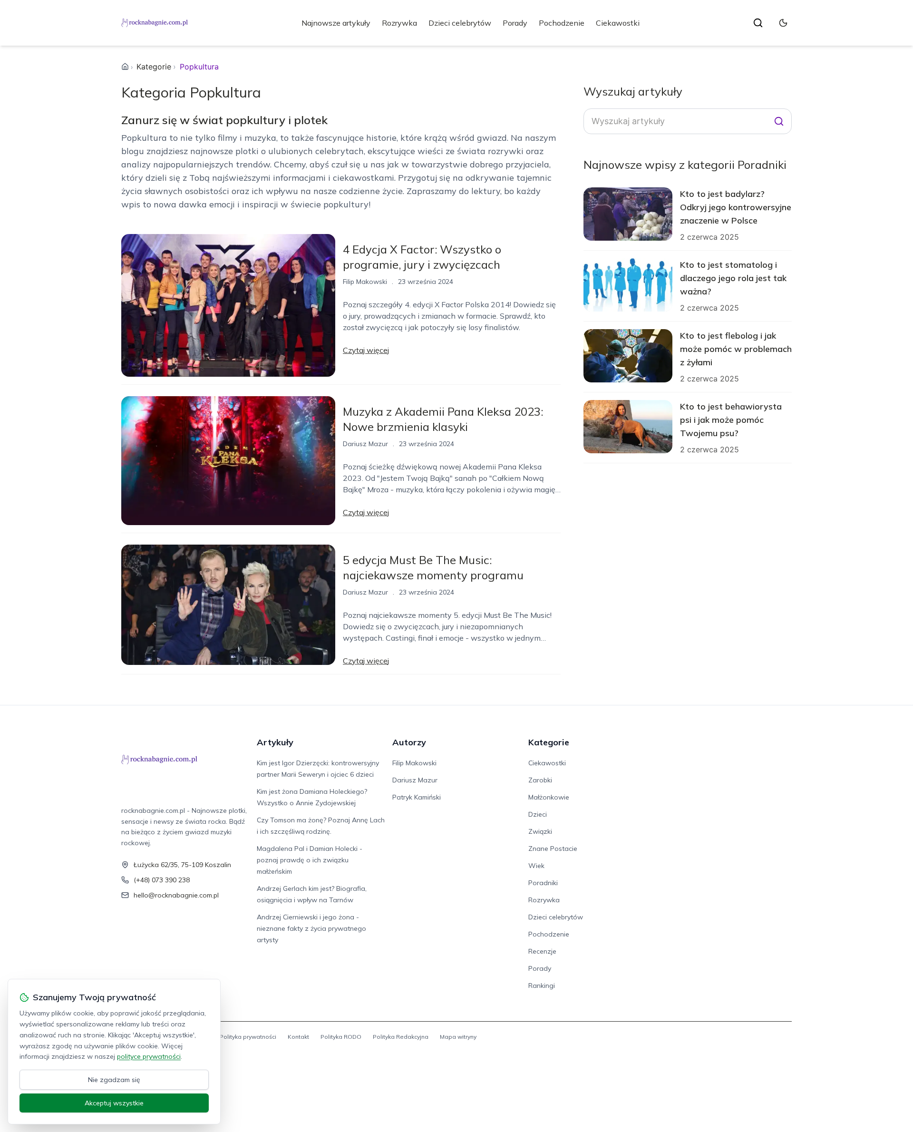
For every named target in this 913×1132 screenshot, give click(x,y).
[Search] (779, 121)
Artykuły (275, 742)
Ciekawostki (618, 23)
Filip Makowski (365, 281)
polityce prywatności (149, 1056)
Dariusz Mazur (365, 443)
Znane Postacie (552, 848)
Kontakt (298, 1036)
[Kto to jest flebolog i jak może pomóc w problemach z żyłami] (627, 355)
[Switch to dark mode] (783, 22)
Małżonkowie (548, 797)
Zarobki (540, 780)
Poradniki (543, 882)
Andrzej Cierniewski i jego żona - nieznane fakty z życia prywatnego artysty (311, 928)
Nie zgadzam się (114, 1079)
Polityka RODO (341, 1036)
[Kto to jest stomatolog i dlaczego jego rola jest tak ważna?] (627, 285)
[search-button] (758, 23)
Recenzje (542, 951)
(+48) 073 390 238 (162, 880)
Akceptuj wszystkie (114, 1103)
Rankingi (541, 985)
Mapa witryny (458, 1036)
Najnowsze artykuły (335, 23)
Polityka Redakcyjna (400, 1036)
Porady (515, 23)
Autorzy (409, 742)
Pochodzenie (561, 23)
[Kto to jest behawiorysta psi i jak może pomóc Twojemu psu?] (627, 426)
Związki (540, 831)
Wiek (536, 865)
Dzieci (537, 814)
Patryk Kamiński (416, 797)
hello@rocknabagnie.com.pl (176, 895)
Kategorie (153, 66)
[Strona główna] (125, 66)
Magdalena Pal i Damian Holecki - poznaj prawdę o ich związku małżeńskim (309, 860)
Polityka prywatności (248, 1036)
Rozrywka (399, 23)
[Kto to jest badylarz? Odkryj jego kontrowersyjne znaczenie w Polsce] (627, 214)
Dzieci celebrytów (459, 23)
